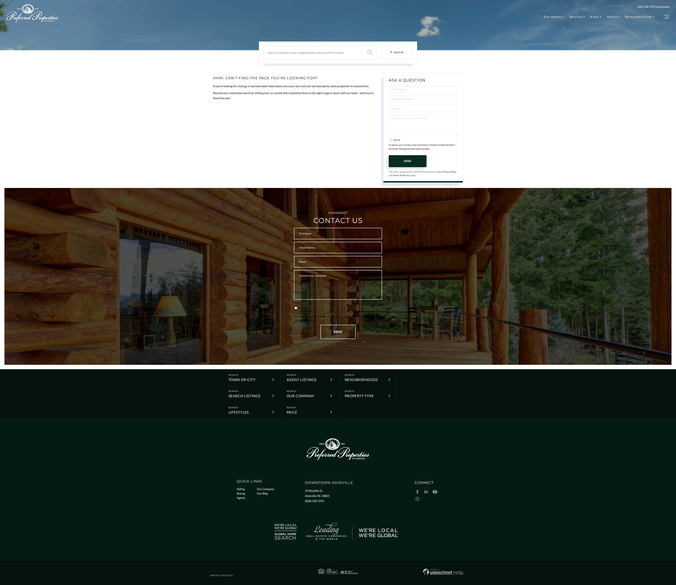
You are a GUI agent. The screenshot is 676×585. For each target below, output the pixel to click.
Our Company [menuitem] (265, 489)
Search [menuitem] (612, 16)
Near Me (399, 52)
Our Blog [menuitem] (262, 493)
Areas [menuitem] (594, 16)
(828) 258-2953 (314, 501)
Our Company (301, 396)
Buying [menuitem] (241, 493)
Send (407, 161)
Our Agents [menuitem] (553, 16)
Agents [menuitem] (241, 497)
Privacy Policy (449, 171)
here (267, 93)
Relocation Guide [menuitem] (639, 16)
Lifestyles (239, 412)
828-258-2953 (647, 6)
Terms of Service (401, 175)
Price (292, 412)
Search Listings (245, 396)
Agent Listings (302, 379)
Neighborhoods (361, 379)
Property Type (359, 396)
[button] (369, 52)
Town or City (242, 379)
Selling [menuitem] (241, 489)
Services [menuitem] (576, 16)
